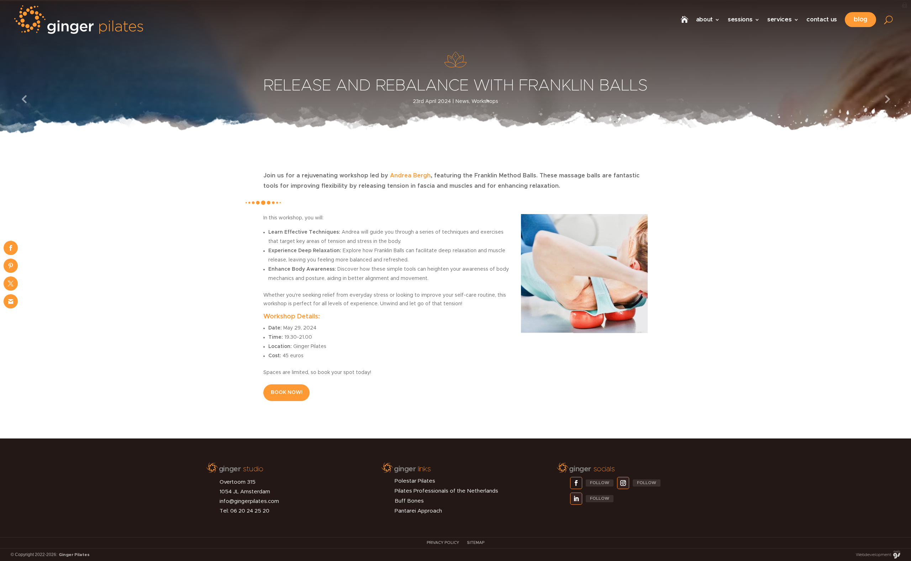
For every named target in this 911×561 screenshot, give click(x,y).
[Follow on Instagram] (623, 483)
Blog (860, 19)
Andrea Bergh (410, 175)
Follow (599, 483)
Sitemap (475, 543)
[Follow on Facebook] (576, 483)
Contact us (821, 19)
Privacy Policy (443, 543)
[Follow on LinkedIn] (576, 499)
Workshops (485, 101)
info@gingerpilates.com (249, 501)
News (462, 101)
